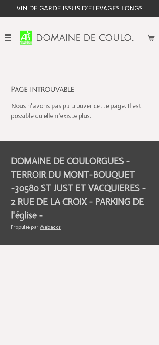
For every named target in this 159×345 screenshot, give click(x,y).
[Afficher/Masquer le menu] (8, 38)
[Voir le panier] (151, 38)
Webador (50, 227)
